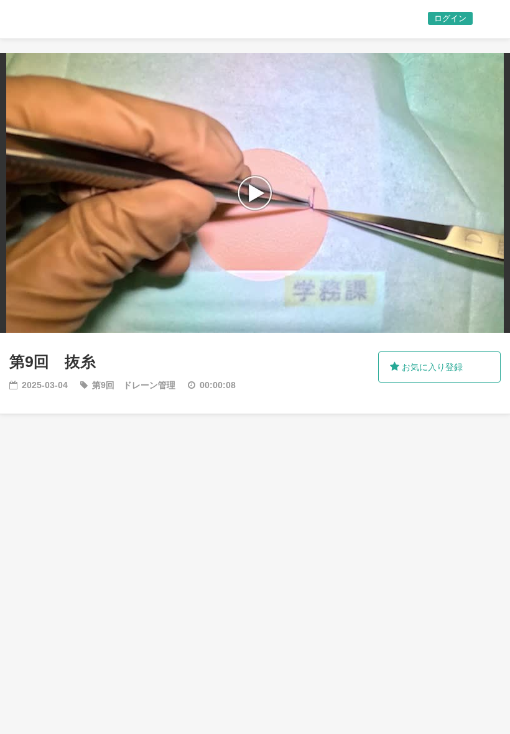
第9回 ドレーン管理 (133, 385)
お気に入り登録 (431, 367)
